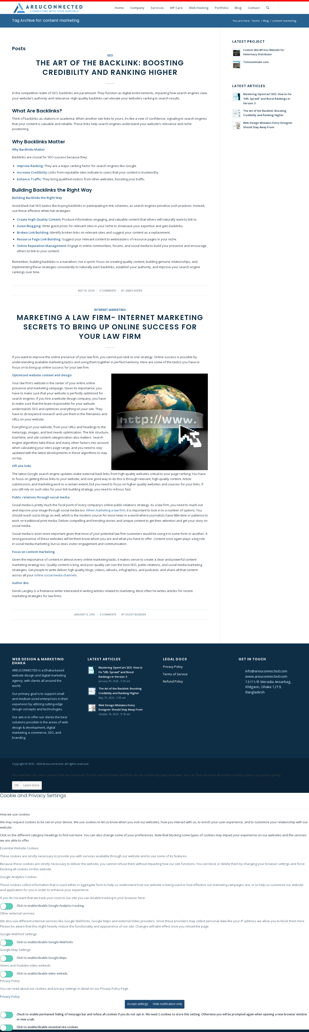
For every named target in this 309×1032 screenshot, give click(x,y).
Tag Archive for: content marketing (45, 20)
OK (16, 785)
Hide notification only (167, 1004)
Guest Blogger (136, 614)
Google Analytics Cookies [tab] (18, 877)
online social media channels (55, 575)
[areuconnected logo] (48, 8)
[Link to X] (286, 7)
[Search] (267, 8)
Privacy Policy (173, 666)
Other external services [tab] (17, 913)
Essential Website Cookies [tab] (19, 848)
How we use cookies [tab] (15, 814)
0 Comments (107, 291)
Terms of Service (175, 674)
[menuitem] (119, 8)
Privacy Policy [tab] (10, 981)
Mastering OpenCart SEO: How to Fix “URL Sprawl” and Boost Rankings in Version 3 (267, 98)
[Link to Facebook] (293, 7)
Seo (110, 55)
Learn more (31, 785)
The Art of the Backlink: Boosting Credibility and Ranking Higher (110, 67)
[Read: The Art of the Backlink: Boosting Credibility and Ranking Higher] (236, 113)
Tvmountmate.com (256, 62)
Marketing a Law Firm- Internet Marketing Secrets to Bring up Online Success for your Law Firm (110, 327)
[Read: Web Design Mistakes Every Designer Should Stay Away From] (236, 125)
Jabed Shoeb (133, 291)
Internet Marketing (110, 310)
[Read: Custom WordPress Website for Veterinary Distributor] (236, 52)
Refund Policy (173, 681)
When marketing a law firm (105, 510)
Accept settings (137, 1004)
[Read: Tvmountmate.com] (236, 64)
